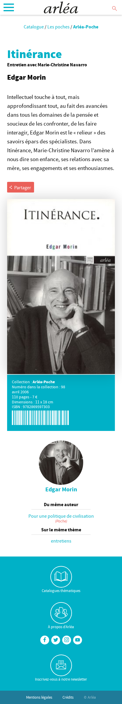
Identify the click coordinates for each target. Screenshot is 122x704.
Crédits (67, 697)
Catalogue (34, 27)
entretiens (61, 541)
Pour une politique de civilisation (61, 516)
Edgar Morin (61, 489)
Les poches (58, 27)
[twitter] (55, 640)
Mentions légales (39, 697)
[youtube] (77, 640)
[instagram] (66, 640)
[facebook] (44, 640)
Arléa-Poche (85, 27)
